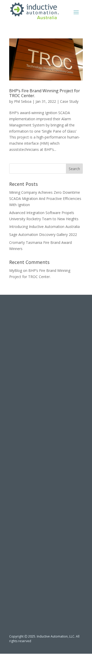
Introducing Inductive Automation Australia (44, 226)
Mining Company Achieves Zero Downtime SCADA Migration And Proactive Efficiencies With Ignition (45, 198)
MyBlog (15, 270)
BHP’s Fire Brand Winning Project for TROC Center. (44, 93)
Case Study (69, 101)
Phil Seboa (22, 101)
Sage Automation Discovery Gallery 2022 (43, 234)
